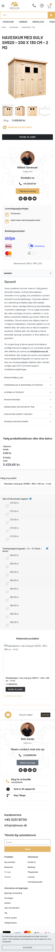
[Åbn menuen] (3, 6)
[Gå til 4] (44, 110)
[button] (15, 689)
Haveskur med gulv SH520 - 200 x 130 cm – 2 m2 (27, 483)
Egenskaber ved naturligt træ (19, 407)
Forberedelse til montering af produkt (23, 385)
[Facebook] (21, 770)
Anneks (23, 22)
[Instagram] (25, 770)
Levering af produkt (14, 392)
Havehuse (8, 22)
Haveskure (13, 27)
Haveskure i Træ (28, 27)
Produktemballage (13, 377)
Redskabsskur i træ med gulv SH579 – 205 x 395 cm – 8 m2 (27, 679)
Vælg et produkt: (8, 478)
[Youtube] (35, 770)
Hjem (3, 27)
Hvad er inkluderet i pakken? (18, 414)
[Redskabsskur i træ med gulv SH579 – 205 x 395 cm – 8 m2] (27, 659)
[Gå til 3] (32, 110)
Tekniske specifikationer (16, 421)
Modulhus (38, 22)
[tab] (27, 273)
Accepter (27, 947)
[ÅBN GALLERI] (27, 78)
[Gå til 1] (7, 110)
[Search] (51, 15)
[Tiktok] (30, 770)
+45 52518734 (16, 782)
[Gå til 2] (20, 110)
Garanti (8, 273)
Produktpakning (12, 399)
